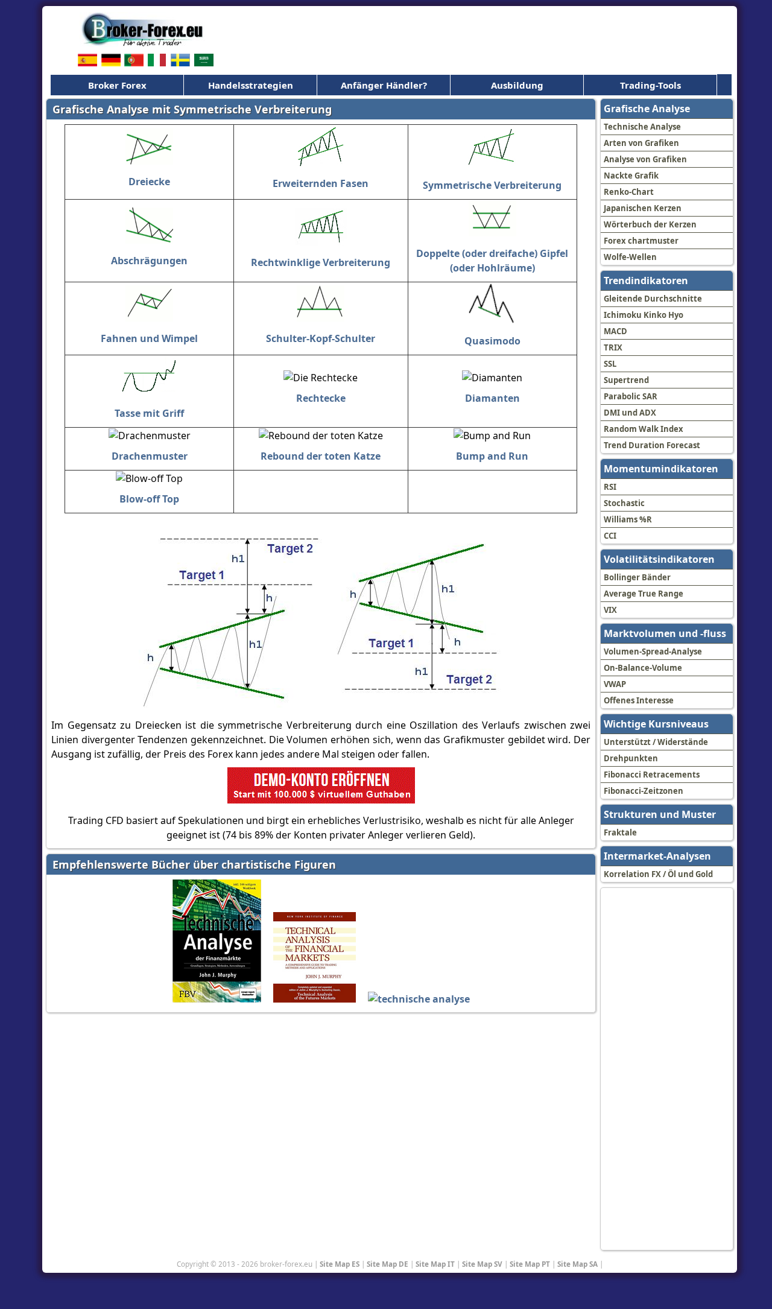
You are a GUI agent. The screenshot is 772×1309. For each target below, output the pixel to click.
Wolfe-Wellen (630, 257)
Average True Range (643, 593)
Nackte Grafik (631, 175)
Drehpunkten (631, 758)
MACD (615, 331)
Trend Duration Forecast (652, 445)
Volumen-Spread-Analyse (653, 651)
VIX (610, 609)
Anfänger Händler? (384, 85)
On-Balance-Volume (643, 667)
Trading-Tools (650, 85)
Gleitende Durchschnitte (653, 298)
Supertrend (626, 380)
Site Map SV (482, 1264)
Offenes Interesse (639, 700)
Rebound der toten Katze (321, 456)
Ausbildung (517, 85)
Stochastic (624, 503)
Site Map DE (387, 1264)
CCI (610, 535)
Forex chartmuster (641, 240)
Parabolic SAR (630, 396)
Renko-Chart (629, 191)
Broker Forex (117, 85)
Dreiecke (149, 181)
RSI (610, 486)
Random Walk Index (643, 428)
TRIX (613, 347)
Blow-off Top (149, 499)
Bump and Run (492, 456)
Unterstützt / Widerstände (656, 742)
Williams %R (628, 519)
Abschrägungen (149, 260)
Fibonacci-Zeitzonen (643, 790)
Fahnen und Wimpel (149, 338)
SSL (610, 363)
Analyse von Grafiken (645, 159)
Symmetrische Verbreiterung (492, 185)
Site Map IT (435, 1264)
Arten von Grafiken (641, 143)
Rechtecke (321, 398)
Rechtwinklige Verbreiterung (320, 262)
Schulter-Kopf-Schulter (320, 338)
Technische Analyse (642, 126)
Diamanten (492, 398)
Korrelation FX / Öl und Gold (658, 874)
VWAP (615, 684)
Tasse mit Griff (149, 413)
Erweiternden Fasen (321, 183)
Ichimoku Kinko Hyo (643, 314)
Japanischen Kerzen (643, 208)
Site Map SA (577, 1264)
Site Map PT (530, 1264)
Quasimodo (492, 340)
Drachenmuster (150, 456)
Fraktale (620, 832)
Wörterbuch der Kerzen (650, 224)
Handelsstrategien (250, 85)
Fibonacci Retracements (652, 774)
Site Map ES (339, 1264)
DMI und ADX (630, 412)
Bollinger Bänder (637, 577)
